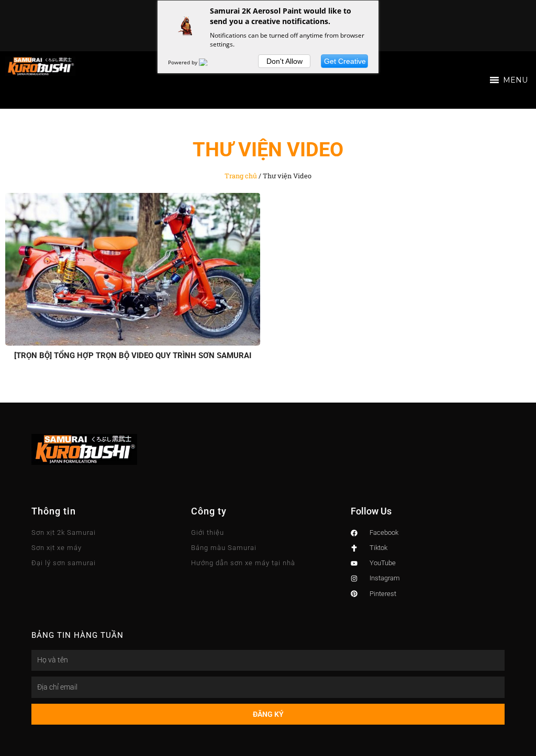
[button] (515, 80)
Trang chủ (241, 175)
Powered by (183, 62)
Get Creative (345, 61)
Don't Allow (284, 61)
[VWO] (209, 62)
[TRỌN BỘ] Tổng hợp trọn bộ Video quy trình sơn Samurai (132, 355)
